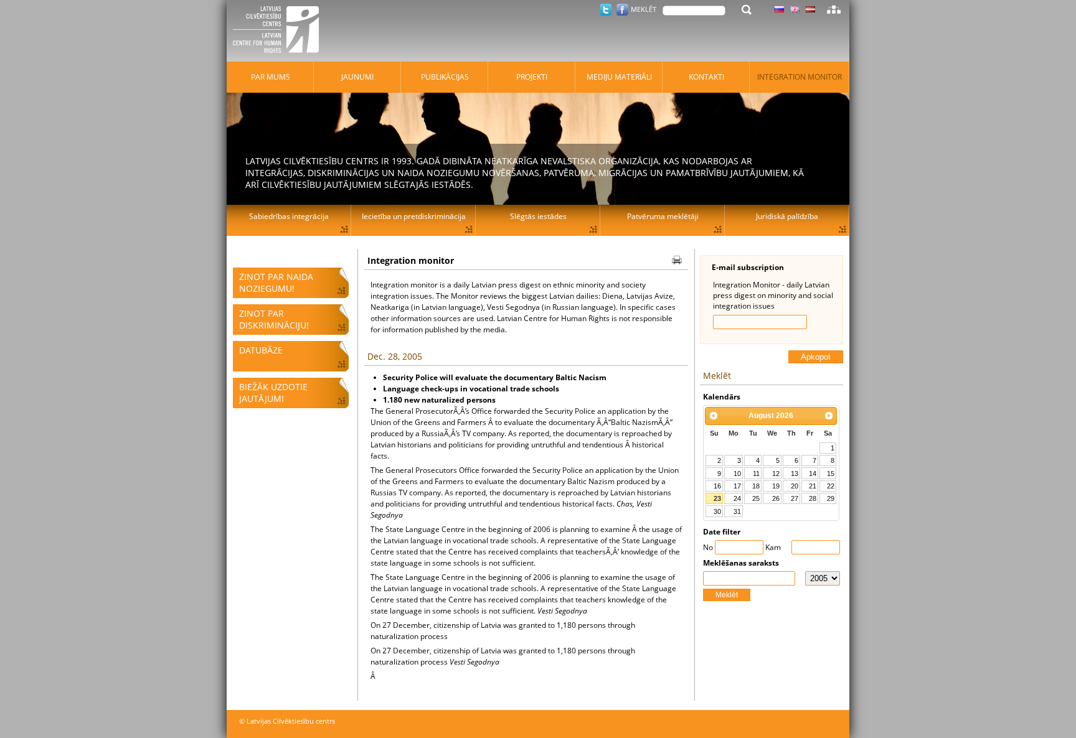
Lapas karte (833, 9)
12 (776, 473)
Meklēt (726, 595)
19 (776, 486)
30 (717, 511)
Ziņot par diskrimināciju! (274, 319)
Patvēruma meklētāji (663, 216)
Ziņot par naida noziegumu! (276, 282)
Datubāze (261, 350)
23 (717, 498)
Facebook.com (622, 10)
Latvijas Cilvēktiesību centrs (279, 31)
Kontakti (706, 77)
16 (717, 486)
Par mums (270, 77)
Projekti (531, 77)
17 (737, 486)
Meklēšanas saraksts (741, 563)
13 (794, 473)
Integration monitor (799, 77)
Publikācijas (445, 77)
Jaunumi (357, 77)
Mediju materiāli (619, 77)
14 (812, 473)
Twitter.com (605, 10)
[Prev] (713, 416)
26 (776, 498)
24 (737, 498)
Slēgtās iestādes (538, 216)
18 (756, 486)
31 (737, 511)
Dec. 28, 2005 (394, 356)
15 (830, 473)
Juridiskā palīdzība (787, 216)
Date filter (721, 531)
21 (812, 486)
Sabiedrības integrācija (289, 216)
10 (737, 473)
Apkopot (816, 357)
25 (756, 498)
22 (830, 486)
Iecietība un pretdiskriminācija (414, 216)
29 (830, 498)
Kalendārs (721, 396)
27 (794, 498)
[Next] (829, 416)
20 (794, 486)
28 (812, 498)
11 (756, 473)
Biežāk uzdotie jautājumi (273, 392)
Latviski (810, 9)
